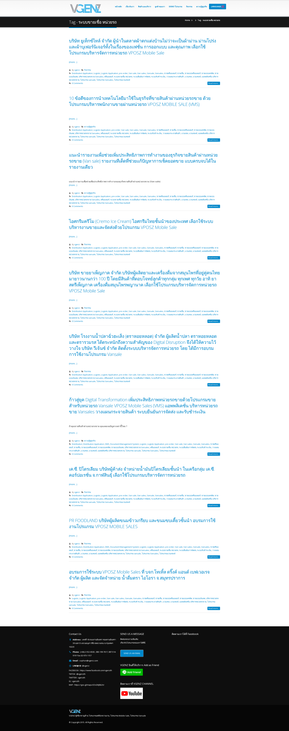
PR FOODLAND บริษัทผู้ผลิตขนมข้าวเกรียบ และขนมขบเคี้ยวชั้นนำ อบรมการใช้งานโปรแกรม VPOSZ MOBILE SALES (142, 523)
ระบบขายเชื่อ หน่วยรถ (123, 76)
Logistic (97, 73)
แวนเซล (188, 76)
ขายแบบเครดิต (208, 73)
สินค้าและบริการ (144, 6)
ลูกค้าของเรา (160, 6)
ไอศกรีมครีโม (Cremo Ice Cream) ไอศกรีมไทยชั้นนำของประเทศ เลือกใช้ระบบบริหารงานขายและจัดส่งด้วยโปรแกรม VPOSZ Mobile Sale (141, 224)
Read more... (213, 83)
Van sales (141, 73)
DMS (107, 444)
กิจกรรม (189, 6)
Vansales (159, 73)
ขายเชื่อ (180, 73)
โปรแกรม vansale (88, 80)
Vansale (150, 73)
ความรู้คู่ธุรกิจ (201, 6)
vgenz (77, 70)
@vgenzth (80, 674)
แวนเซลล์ (197, 76)
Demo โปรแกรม (175, 6)
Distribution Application (82, 73)
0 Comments (77, 83)
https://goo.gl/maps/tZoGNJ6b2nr (89, 685)
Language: (216, 6)
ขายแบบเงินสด (117, 447)
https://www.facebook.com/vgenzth (96, 670)
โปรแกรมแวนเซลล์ (122, 80)
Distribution (77, 444)
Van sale (132, 73)
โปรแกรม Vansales (104, 80)
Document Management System (124, 444)
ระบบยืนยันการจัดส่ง (141, 76)
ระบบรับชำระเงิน (158, 76)
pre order (123, 73)
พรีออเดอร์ (108, 76)
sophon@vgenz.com (88, 660)
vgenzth (81, 677)
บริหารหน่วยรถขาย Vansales (91, 76)
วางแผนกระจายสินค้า (175, 76)
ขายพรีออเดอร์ (170, 73)
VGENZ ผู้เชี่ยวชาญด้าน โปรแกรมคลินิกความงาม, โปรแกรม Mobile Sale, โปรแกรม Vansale (107, 715)
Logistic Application (109, 73)
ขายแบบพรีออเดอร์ (193, 73)
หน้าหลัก (118, 6)
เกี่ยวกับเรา (130, 6)
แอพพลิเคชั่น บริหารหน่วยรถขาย (111, 450)
